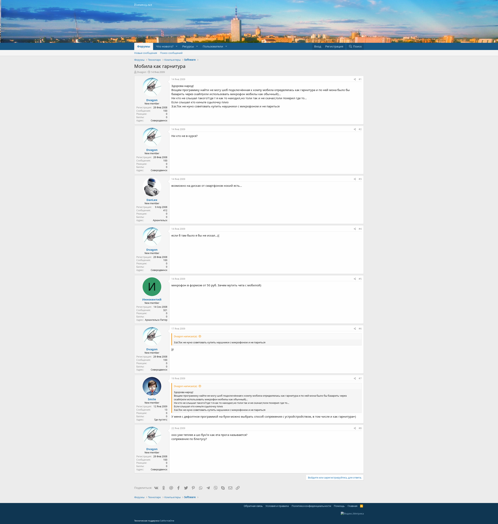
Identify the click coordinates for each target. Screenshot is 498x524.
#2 (360, 129)
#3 (360, 179)
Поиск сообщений (171, 53)
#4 (360, 228)
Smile (152, 399)
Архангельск (160, 220)
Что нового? (165, 46)
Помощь (339, 506)
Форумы (143, 46)
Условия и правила (277, 506)
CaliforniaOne (167, 520)
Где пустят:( (160, 419)
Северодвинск (159, 120)
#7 (360, 378)
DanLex (151, 200)
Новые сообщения (145, 53)
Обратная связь (253, 506)
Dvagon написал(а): (185, 336)
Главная (352, 506)
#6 (360, 328)
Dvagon (141, 72)
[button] (176, 46)
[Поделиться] (354, 79)
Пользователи (213, 46)
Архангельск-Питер (156, 320)
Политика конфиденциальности (311, 506)
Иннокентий (151, 299)
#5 (360, 278)
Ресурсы (188, 46)
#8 (360, 428)
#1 (360, 79)
